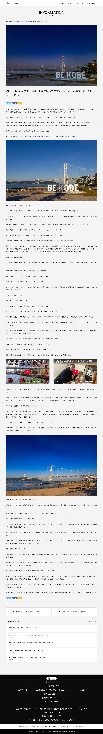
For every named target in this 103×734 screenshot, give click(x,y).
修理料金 (70, 3)
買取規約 (32, 726)
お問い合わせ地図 (64, 726)
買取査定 (61, 3)
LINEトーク (74, 726)
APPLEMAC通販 (91, 3)
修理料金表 (55, 726)
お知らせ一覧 (92, 621)
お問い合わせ (80, 3)
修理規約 (47, 726)
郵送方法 (81, 726)
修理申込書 (40, 726)
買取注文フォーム (23, 726)
